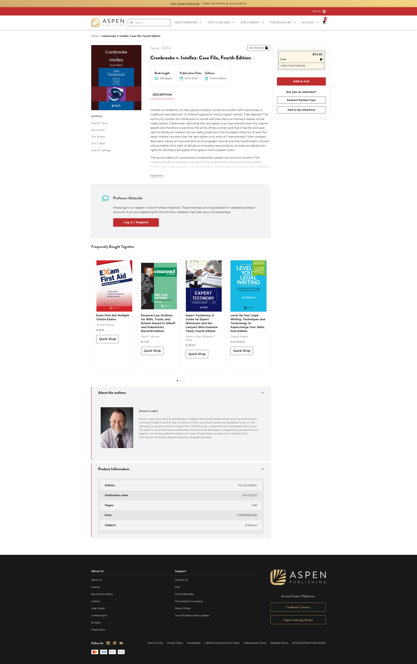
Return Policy (182, 608)
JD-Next (96, 622)
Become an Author (102, 594)
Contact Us (181, 579)
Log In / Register (136, 222)
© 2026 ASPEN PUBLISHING (309, 642)
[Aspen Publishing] (107, 22)
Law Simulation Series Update (192, 615)
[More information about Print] (320, 60)
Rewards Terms (279, 642)
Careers (95, 601)
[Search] (131, 22)
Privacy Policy (175, 642)
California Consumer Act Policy (222, 642)
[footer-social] (108, 643)
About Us (96, 579)
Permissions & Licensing (189, 601)
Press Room (98, 629)
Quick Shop (107, 339)
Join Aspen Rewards (185, 3)
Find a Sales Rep (184, 594)
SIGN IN (316, 11)
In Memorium (99, 615)
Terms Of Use (155, 642)
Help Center (98, 608)
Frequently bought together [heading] (113, 247)
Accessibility (194, 642)
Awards (95, 587)
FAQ (177, 587)
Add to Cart (301, 81)
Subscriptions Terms (255, 642)
